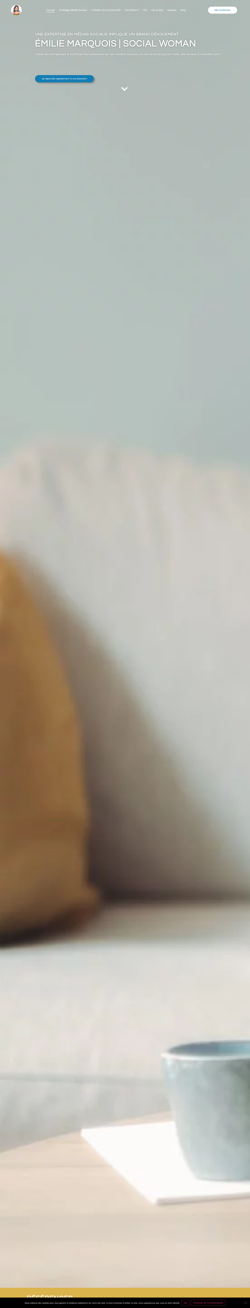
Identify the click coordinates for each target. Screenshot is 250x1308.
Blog (183, 10)
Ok (185, 1302)
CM (145, 10)
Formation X (132, 10)
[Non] (245, 1302)
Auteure (171, 10)
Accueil (50, 10)
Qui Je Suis (157, 10)
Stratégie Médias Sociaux (73, 10)
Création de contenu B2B (106, 10)
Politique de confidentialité (208, 1302)
